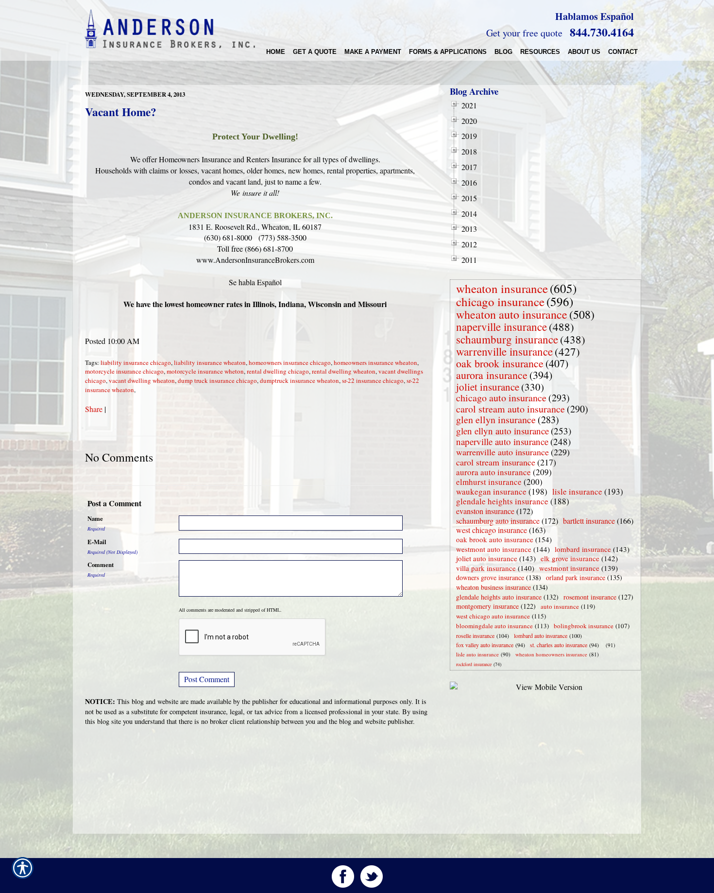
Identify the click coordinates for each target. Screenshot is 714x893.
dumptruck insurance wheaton (299, 380)
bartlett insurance (589, 520)
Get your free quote (524, 32)
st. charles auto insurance (558, 645)
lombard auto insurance (540, 635)
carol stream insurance (495, 462)
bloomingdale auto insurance (494, 625)
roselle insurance (475, 635)
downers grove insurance (490, 577)
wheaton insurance (502, 288)
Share (93, 409)
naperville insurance (501, 326)
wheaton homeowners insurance (551, 654)
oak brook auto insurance (494, 539)
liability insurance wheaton (210, 362)
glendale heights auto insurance (499, 596)
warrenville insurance (504, 351)
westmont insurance (569, 568)
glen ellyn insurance (496, 419)
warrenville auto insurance (502, 452)
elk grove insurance (570, 558)
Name (95, 518)
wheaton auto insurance (511, 314)
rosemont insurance (589, 596)
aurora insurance (491, 375)
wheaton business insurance (493, 587)
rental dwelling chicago (278, 371)
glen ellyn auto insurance (502, 431)
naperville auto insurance (502, 441)
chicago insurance (500, 301)
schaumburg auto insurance (498, 520)
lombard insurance (583, 549)
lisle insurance (577, 491)
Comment (100, 564)
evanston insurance (485, 511)
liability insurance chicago (136, 362)
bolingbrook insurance (583, 625)
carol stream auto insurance (510, 408)
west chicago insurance (491, 530)
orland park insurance (575, 577)
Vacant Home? (120, 111)
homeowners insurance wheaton (375, 362)
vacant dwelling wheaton (142, 380)
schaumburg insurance (507, 339)
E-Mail (96, 541)
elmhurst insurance (489, 481)
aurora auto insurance (493, 472)
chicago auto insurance (501, 397)
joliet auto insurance (486, 558)
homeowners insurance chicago (290, 362)
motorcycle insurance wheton (205, 371)
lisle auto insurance (477, 654)
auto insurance (560, 606)
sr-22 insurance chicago (373, 380)
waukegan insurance (491, 491)
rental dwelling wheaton (343, 371)
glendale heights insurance (502, 501)
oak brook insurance (500, 363)
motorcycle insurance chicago (124, 371)
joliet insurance (487, 387)
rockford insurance (474, 664)
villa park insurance (486, 568)
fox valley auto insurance (484, 645)
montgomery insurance (487, 606)
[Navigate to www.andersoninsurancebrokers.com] (604, 645)
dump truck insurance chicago (217, 380)
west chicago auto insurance (493, 616)
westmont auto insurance (493, 549)
